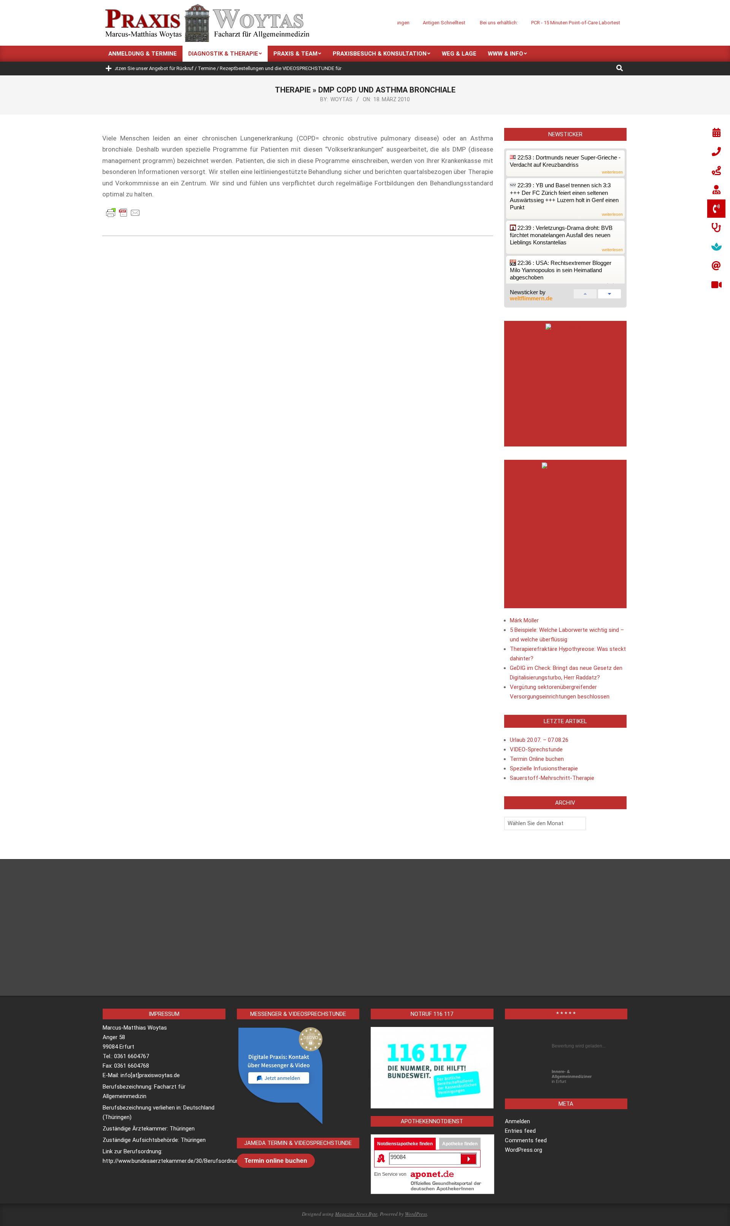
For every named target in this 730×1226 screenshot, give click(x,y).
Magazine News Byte (356, 1213)
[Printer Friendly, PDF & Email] (123, 212)
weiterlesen (612, 172)
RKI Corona (568, 327)
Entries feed (520, 1130)
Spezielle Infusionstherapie (544, 768)
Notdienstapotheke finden (405, 1143)
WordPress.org (523, 1149)
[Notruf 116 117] (432, 1067)
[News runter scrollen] (609, 292)
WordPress (416, 1213)
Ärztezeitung (569, 466)
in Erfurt (572, 1076)
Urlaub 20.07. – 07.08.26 (539, 740)
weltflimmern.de (531, 298)
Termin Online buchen (537, 759)
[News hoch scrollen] (585, 292)
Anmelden (517, 1121)
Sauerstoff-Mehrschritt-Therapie (552, 778)
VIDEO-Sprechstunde (536, 749)
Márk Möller (524, 620)
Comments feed (526, 1140)
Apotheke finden (460, 1143)
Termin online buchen (275, 1160)
